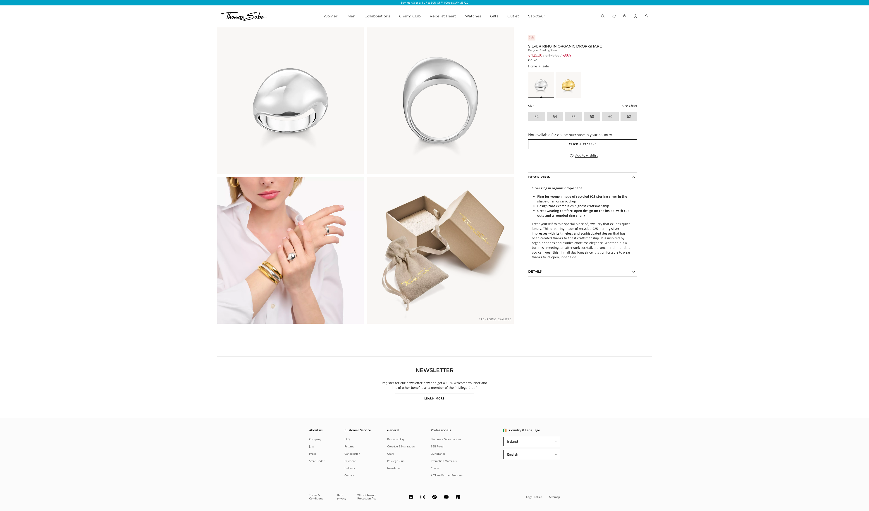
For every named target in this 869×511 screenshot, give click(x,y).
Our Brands (438, 454)
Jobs (311, 446)
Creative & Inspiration (401, 446)
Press (312, 454)
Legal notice (534, 497)
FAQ (347, 439)
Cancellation (352, 454)
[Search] (602, 16)
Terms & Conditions (316, 496)
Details (535, 271)
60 (610, 116)
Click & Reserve (582, 144)
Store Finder (317, 461)
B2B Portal (437, 446)
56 (573, 116)
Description (539, 177)
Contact (349, 475)
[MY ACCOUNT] (635, 16)
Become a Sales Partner (446, 439)
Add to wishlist (586, 155)
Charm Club (410, 16)
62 (629, 116)
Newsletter (394, 468)
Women (331, 16)
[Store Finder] (624, 16)
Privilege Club (395, 461)
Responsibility (395, 439)
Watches (473, 16)
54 (555, 116)
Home (532, 66)
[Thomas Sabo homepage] (244, 16)
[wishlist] (613, 16)
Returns (349, 446)
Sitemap (554, 497)
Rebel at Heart (443, 16)
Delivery (349, 468)
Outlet (513, 16)
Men (351, 16)
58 (592, 116)
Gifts (494, 16)
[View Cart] (646, 16)
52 (537, 116)
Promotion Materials (444, 461)
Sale (545, 66)
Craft (390, 454)
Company (315, 439)
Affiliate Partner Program (447, 475)
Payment (350, 461)
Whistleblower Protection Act (366, 496)
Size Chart (629, 106)
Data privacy (341, 496)
